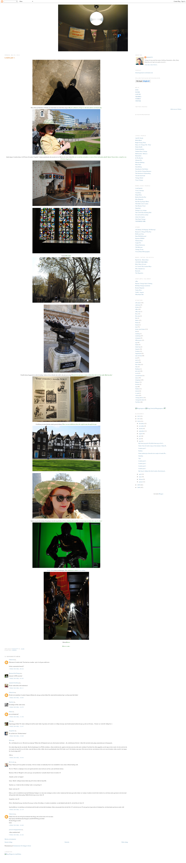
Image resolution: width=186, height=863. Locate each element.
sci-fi (136, 373)
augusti (141, 433)
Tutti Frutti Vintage (140, 219)
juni (140, 438)
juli (140, 436)
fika (136, 318)
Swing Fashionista (140, 245)
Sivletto (137, 384)
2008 (138, 487)
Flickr (136, 322)
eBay (136, 281)
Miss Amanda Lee (140, 268)
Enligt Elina (138, 195)
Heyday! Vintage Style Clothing (143, 283)
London (14, 650)
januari (141, 482)
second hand (138, 375)
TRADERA (138, 96)
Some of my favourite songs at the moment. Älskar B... (152, 446)
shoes (136, 378)
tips (136, 386)
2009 (138, 485)
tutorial (137, 391)
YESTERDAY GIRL (140, 221)
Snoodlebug (138, 167)
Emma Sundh (138, 147)
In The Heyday (139, 158)
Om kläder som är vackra (141, 203)
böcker (137, 307)
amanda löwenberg (14, 683)
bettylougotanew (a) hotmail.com (144, 73)
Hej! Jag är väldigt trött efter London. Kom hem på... (152, 471)
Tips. (139, 458)
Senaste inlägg (8, 842)
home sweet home (140, 329)
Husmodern (138, 156)
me (136, 358)
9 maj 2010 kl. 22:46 (16, 835)
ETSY (136, 90)
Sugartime (138, 208)
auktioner (137, 305)
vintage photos (139, 397)
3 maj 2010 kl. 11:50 (16, 717)
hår (136, 331)
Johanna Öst (138, 160)
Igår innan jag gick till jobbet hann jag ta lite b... (151, 443)
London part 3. (142, 463)
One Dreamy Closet (140, 206)
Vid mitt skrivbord (140, 175)
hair (136, 327)
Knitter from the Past (140, 197)
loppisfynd (138, 353)
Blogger (161, 494)
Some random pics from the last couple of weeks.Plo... (152, 453)
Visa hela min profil (151, 64)
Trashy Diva (138, 290)
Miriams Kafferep (139, 162)
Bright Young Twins (140, 142)
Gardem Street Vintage (141, 151)
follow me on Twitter (176, 109)
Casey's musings (139, 190)
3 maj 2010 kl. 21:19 (16, 809)
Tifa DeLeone (139, 247)
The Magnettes (139, 273)
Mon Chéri (138, 164)
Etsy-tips (137, 316)
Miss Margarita (139, 199)
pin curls (137, 371)
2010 (138, 421)
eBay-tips (137, 311)
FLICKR (137, 92)
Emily (10, 711)
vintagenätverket (139, 400)
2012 (138, 416)
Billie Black (138, 140)
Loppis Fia (138, 243)
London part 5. (142, 448)
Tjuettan (11, 702)
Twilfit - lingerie (139, 292)
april (140, 474)
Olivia (10, 740)
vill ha (137, 395)
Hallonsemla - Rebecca (141, 153)
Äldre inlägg (124, 842)
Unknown (11, 659)
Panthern (137, 369)
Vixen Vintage (139, 180)
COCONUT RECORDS (141, 262)
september (142, 431)
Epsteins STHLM (139, 238)
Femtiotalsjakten (139, 149)
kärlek (137, 344)
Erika (10, 721)
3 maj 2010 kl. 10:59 (16, 707)
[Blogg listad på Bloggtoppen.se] (155, 408)
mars (140, 477)
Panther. (140, 451)
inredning (137, 336)
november (141, 426)
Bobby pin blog (139, 234)
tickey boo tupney (140, 217)
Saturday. (140, 456)
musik (137, 362)
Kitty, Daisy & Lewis (140, 264)
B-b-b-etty (11, 762)
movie (137, 360)
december (141, 423)
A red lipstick (138, 188)
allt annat (137, 303)
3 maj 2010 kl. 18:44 (16, 757)
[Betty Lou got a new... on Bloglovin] (143, 82)
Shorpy (137, 382)
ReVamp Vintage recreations (142, 285)
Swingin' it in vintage (141, 210)
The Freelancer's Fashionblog (143, 173)
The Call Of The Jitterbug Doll (143, 212)
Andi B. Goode (139, 138)
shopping (137, 380)
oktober (141, 428)
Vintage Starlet (139, 178)
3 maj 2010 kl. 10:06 (16, 697)
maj (140, 441)
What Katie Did (139, 294)
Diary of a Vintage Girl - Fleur (143, 145)
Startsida (67, 842)
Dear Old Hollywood (140, 236)
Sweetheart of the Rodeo (141, 169)
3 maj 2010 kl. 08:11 (16, 688)
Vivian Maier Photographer (142, 251)
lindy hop (137, 347)
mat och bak (138, 356)
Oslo (136, 367)
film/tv (137, 320)
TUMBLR (138, 99)
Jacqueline (12, 731)
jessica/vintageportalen (15, 829)
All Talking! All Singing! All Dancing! (145, 229)
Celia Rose (138, 193)
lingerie (137, 349)
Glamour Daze (139, 240)
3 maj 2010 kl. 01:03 (16, 678)
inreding (137, 333)
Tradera (137, 389)
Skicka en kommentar (10, 839)
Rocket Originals (139, 288)
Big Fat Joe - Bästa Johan (142, 260)
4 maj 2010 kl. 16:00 (16, 825)
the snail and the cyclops (141, 215)
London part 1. (142, 468)
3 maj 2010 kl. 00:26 (16, 669)
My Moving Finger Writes (142, 201)
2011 (138, 419)
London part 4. (142, 461)
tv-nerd (137, 393)
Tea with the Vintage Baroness (143, 171)
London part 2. (142, 466)
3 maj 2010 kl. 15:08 (16, 736)
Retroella (137, 271)
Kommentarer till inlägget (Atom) (22, 846)
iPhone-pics (138, 340)
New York (137, 364)
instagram (137, 338)
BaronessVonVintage (14, 673)
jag (136, 342)
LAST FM (138, 94)
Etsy (136, 314)
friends (137, 325)
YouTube (137, 402)
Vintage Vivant (139, 249)
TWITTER (138, 101)
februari (141, 479)
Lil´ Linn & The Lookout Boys (143, 266)
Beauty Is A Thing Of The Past (143, 232)
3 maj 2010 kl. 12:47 (16, 726)
